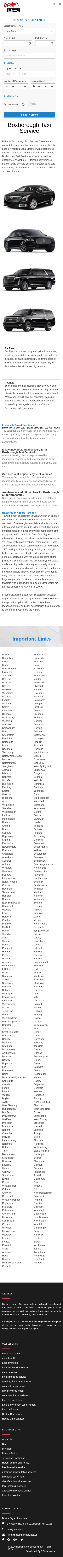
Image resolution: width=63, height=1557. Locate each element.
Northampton (9, 763)
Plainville (38, 972)
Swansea (39, 857)
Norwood (38, 749)
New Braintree (41, 1217)
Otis (36, 1182)
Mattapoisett (8, 1049)
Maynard (6, 958)
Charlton (6, 920)
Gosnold (6, 1266)
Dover (37, 1063)
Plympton (39, 1140)
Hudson (6, 822)
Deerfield (38, 1088)
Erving (5, 1179)
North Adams (40, 923)
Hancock (38, 1234)
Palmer (6, 930)
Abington (7, 861)
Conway (6, 1172)
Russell (6, 1182)
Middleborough (41, 798)
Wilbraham (39, 899)
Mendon (6, 1056)
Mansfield (39, 801)
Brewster (38, 965)
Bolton (37, 1070)
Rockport (7, 1035)
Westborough (9, 812)
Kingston (38, 913)
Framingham (40, 675)
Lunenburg (39, 941)
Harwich (6, 916)
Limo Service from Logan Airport (18, 1405)
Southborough (41, 962)
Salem (5, 707)
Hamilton (7, 1025)
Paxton (6, 1091)
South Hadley (41, 847)
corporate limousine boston (16, 1395)
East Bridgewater (11, 902)
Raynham (7, 888)
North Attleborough (12, 756)
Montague (7, 993)
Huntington (39, 1154)
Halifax (37, 1018)
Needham (7, 749)
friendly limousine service (15, 1367)
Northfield (7, 1144)
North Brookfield (42, 1102)
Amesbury (7, 857)
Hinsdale (7, 1161)
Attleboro (7, 703)
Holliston (6, 895)
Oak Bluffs (7, 1081)
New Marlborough (43, 1193)
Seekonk (38, 881)
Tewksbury (7, 752)
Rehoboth (39, 927)
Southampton (41, 1056)
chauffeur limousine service (16, 1481)
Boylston (6, 1098)
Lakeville (38, 948)
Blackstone (39, 983)
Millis (36, 997)
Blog (4, 1444)
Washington (40, 1245)
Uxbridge (38, 906)
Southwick (7, 983)
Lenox (5, 1088)
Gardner (38, 812)
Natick (5, 731)
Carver (37, 944)
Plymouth (39, 686)
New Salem (40, 1220)
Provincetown (9, 1116)
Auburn (6, 864)
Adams (6, 1007)
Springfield (7, 658)
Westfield (7, 721)
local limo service (11, 1495)
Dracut (5, 745)
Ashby (37, 1133)
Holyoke (38, 728)
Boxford (38, 1004)
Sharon (6, 840)
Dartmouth (7, 742)
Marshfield (39, 784)
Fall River (39, 668)
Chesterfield (8, 1213)
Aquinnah (7, 1252)
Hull (36, 969)
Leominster (8, 710)
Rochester (7, 1070)
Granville (7, 1193)
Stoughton (7, 766)
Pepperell (7, 948)
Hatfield (38, 1126)
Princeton (7, 1123)
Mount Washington (12, 1262)
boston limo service (12, 1353)
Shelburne (39, 1161)
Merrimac (7, 1042)
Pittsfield (38, 707)
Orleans (38, 1053)
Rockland (7, 850)
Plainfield (7, 1245)
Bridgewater (40, 770)
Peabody (7, 696)
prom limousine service (14, 1377)
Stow (36, 1028)
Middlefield (39, 1255)
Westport (6, 868)
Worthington (40, 1210)
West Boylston (9, 1018)
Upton (5, 1014)
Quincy (6, 665)
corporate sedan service (14, 1386)
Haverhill (7, 679)
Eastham (38, 1067)
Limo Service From (12, 1400)
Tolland (37, 1248)
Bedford (38, 902)
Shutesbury (8, 1175)
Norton (5, 829)
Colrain (6, 1189)
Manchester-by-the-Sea (14, 1077)
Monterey (7, 1217)
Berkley (6, 1039)
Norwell (38, 951)
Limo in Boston (10, 1409)
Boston (6, 654)
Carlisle (6, 1084)
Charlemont (40, 1213)
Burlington (7, 784)
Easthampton (40, 871)
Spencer (38, 934)
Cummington (40, 1227)
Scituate (38, 829)
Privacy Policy (9, 1453)
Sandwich (39, 819)
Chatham (7, 1046)
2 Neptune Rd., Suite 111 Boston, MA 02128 (29, 1523)
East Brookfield (42, 1151)
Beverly (38, 710)
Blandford (7, 1206)
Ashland (38, 833)
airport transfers (10, 1363)
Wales (5, 1168)
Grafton (6, 826)
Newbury (38, 1042)
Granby (37, 1060)
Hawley (6, 1259)
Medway (38, 920)
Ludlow (6, 815)
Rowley (6, 1060)
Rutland (6, 990)
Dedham (38, 787)
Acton (5, 801)
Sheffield (38, 1130)
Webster (38, 850)
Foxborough (40, 836)
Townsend (39, 986)
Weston (6, 941)
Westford (6, 794)
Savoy (37, 1241)
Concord (38, 840)
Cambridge (39, 658)
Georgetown (8, 997)
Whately (38, 1186)
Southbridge (40, 854)
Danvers (6, 777)
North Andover (41, 752)
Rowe (5, 1255)
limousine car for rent (13, 1476)
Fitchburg (39, 714)
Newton (38, 672)
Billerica (6, 714)
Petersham (7, 1210)
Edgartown (39, 1084)
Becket (37, 1158)
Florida (6, 1241)
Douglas (38, 990)
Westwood (7, 871)
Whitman (38, 888)
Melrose (6, 759)
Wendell (38, 1224)
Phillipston (39, 1172)
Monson (38, 1007)
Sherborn (38, 1105)
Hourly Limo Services (13, 1419)
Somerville (7, 675)
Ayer (36, 993)
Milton (5, 773)
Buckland (39, 1168)
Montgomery (8, 1231)
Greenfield (7, 854)
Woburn (38, 717)
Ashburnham (9, 1053)
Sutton (5, 979)
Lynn (36, 665)
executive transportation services (19, 1472)
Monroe (38, 1262)
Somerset (39, 843)
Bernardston (8, 1154)
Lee (4, 1067)
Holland (6, 1147)
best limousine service (13, 1467)
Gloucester (39, 759)
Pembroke (7, 843)
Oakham (38, 1165)
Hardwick (39, 1144)
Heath (37, 1238)
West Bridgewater (11, 1021)
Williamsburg (40, 1147)
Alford (5, 1248)
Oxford (37, 916)
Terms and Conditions (13, 1458)
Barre (5, 1074)
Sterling (38, 1014)
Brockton (38, 661)
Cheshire (7, 1133)
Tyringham (39, 1252)
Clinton (6, 885)
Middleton (39, 976)
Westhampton (9, 1186)
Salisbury (39, 979)
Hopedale (7, 1063)
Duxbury (6, 875)
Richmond (7, 1196)
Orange (37, 1021)
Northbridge (40, 868)
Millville (6, 1137)
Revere (6, 686)
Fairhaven (39, 875)
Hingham (7, 798)
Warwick (6, 1234)
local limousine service (14, 1486)
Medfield (6, 927)
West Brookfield (42, 1109)
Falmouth (39, 745)
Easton (6, 791)
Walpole (38, 780)
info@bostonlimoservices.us (22, 1535)
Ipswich (6, 913)
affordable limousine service (16, 1490)
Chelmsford (8, 735)
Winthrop (38, 826)
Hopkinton (7, 836)
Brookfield (39, 1123)
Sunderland (40, 1116)
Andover (38, 731)
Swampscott (8, 892)
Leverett (6, 1165)
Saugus (38, 773)
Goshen (6, 1224)
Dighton (38, 1011)
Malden (37, 679)
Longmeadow (9, 878)
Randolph (7, 738)
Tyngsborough (41, 930)
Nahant (6, 1130)
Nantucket (7, 906)
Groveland (39, 1039)
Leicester (38, 955)
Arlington (38, 703)
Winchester (39, 808)
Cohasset (39, 1000)
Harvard (38, 1035)
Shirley (6, 1028)
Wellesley (39, 763)
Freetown (7, 986)
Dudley (37, 937)
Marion (37, 1077)
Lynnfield (7, 923)
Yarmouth (39, 791)
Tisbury (37, 1098)
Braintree (38, 724)
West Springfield (42, 766)
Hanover (38, 895)
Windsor (6, 1227)
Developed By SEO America (40, 1551)
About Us (7, 1439)
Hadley (37, 1081)
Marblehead (8, 819)
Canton (37, 794)
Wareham (39, 805)
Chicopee (39, 693)
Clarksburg (39, 1179)
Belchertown (40, 885)
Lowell (5, 661)
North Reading (9, 881)
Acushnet (7, 962)
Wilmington (8, 805)
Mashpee (38, 892)
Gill (35, 1189)
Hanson (38, 958)
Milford (37, 756)
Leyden (6, 1238)
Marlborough (8, 717)
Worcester (39, 654)
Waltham (6, 682)
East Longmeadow (43, 864)
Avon (5, 1102)
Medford (6, 689)
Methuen (38, 696)
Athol (5, 937)
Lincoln (37, 1032)
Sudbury (6, 833)
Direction (7, 1449)
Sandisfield (8, 1220)
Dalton (37, 1049)
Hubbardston (9, 1109)
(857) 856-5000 (15, 1529)
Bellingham (40, 861)
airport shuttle (9, 1358)
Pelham (38, 1200)
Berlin (37, 1137)
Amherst (6, 724)
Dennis (6, 899)
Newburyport (9, 847)
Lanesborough (9, 1140)
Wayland (6, 909)
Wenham (38, 1091)
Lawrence (7, 672)
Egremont (39, 1196)
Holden (37, 822)
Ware (5, 972)
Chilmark (38, 1206)
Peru (36, 1231)
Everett (6, 700)
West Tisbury (40, 1119)
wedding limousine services (16, 1381)
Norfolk (6, 944)
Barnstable (39, 700)
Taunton (38, 689)
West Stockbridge (11, 1200)
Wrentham (7, 934)
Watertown (39, 735)
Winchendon (8, 965)
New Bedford (9, 668)
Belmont (38, 777)
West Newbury (9, 1105)
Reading (6, 787)
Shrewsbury (8, 728)
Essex (37, 1112)
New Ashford (40, 1259)
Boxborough (40, 1074)
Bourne (37, 815)
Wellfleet (6, 1119)
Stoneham (7, 808)
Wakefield (7, 780)
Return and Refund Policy (15, 1462)
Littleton (6, 969)
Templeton (7, 1011)
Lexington (39, 738)
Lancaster (7, 1000)
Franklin (38, 742)
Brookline (39, 682)
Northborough (41, 878)
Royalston (7, 1203)
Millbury (38, 909)
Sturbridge (7, 976)
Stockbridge (8, 1158)
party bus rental (10, 1372)
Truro (5, 1151)
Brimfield (6, 1112)
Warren (6, 1095)
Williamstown (41, 1025)
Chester (38, 1203)
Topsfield (38, 1046)
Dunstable (7, 1126)
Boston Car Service (12, 1414)
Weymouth (7, 693)
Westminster (8, 1004)
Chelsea (38, 721)
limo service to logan (13, 1391)
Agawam (6, 770)
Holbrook (7, 951)
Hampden (39, 1095)
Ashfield (38, 1175)
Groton (5, 955)
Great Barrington (10, 1032)
